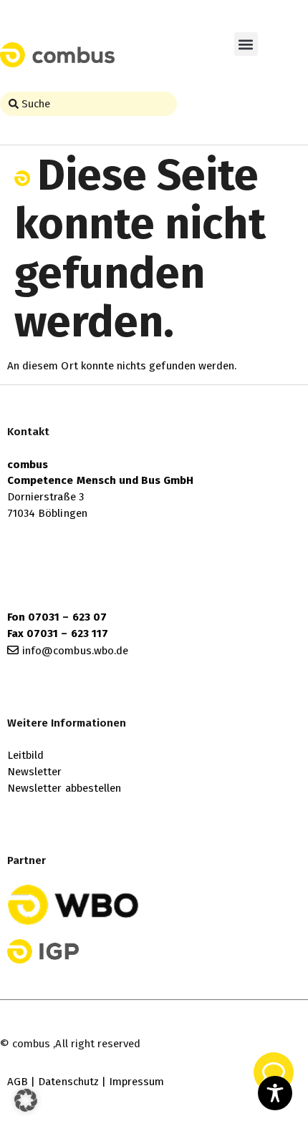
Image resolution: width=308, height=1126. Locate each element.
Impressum (136, 1081)
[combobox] (88, 104)
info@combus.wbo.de (75, 650)
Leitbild (25, 755)
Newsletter (34, 771)
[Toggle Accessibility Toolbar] (275, 1093)
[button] (246, 44)
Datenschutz (68, 1081)
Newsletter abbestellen (64, 788)
